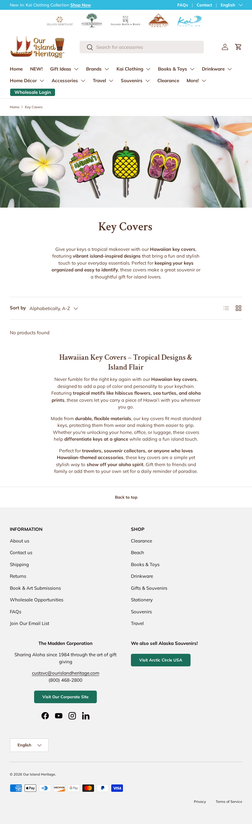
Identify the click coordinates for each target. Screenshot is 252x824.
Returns (18, 576)
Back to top (126, 497)
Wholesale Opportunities (36, 600)
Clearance (168, 80)
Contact (204, 4)
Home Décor (23, 80)
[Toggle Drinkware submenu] (229, 69)
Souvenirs (132, 80)
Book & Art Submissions (35, 588)
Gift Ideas (60, 69)
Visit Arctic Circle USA (160, 659)
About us (19, 541)
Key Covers (34, 107)
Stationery (142, 600)
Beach (137, 552)
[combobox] (142, 47)
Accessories (65, 80)
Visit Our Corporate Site (65, 696)
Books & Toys (172, 69)
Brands (94, 69)
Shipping (19, 564)
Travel (99, 80)
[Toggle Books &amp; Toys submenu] (192, 69)
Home (16, 69)
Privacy (200, 801)
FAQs (182, 4)
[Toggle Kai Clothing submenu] (148, 69)
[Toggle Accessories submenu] (83, 80)
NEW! (36, 69)
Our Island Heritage (39, 774)
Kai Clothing (129, 69)
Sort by (18, 308)
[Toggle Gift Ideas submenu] (76, 69)
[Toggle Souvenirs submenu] (147, 80)
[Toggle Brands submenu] (106, 69)
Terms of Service (229, 801)
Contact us (21, 552)
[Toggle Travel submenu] (111, 80)
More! (193, 80)
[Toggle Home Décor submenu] (41, 80)
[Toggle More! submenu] (203, 80)
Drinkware (213, 69)
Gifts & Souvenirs (149, 588)
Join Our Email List (29, 623)
